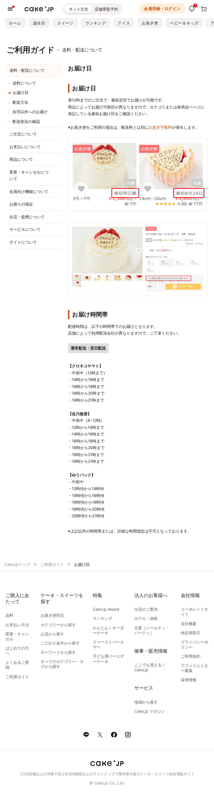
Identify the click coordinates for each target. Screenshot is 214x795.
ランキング (96, 23)
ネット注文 (78, 9)
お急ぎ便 (150, 23)
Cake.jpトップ (17, 564)
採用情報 (188, 679)
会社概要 (188, 623)
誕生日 (39, 23)
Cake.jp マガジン (149, 711)
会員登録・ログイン (162, 8)
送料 (9, 615)
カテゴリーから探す (58, 624)
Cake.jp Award (106, 609)
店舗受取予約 (106, 9)
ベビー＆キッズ (184, 23)
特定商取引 (190, 632)
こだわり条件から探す (60, 643)
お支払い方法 (17, 624)
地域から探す (146, 702)
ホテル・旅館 (146, 618)
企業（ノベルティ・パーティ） (151, 630)
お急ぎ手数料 (160, 127)
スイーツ (65, 23)
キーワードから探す (58, 652)
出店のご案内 (146, 609)
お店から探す (52, 633)
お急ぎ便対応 (52, 615)
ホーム (15, 23)
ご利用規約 (190, 656)
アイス (124, 23)
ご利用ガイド (52, 564)
